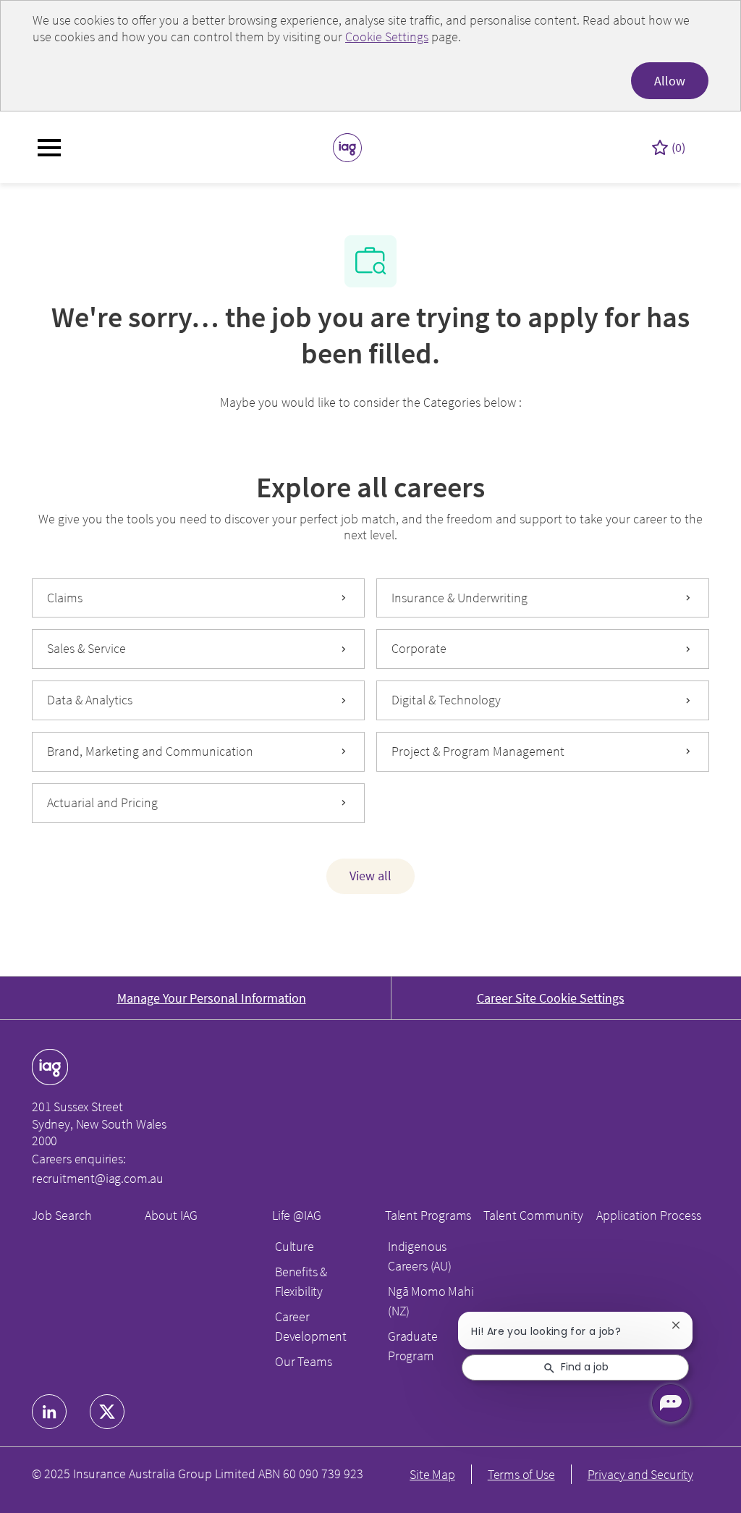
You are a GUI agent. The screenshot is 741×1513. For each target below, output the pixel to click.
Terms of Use (521, 1474)
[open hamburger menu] (49, 147)
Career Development (311, 1326)
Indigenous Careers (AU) (420, 1256)
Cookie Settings (386, 36)
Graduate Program (413, 1346)
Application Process (648, 1215)
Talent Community (533, 1215)
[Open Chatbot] (671, 1403)
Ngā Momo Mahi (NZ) (431, 1301)
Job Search (62, 1215)
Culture (294, 1246)
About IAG (171, 1215)
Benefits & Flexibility (301, 1281)
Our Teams (303, 1361)
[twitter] (107, 1411)
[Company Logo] (347, 146)
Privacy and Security (640, 1474)
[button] (370, 876)
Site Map (432, 1474)
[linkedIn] (49, 1411)
